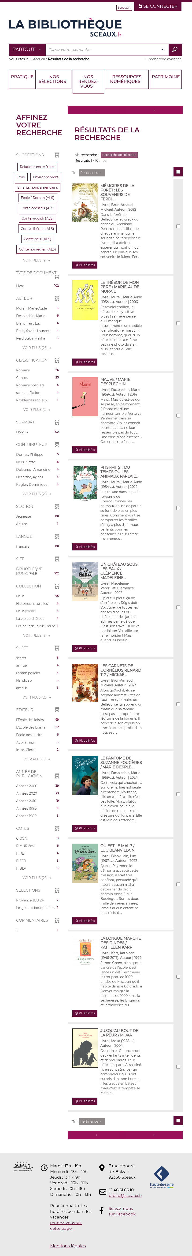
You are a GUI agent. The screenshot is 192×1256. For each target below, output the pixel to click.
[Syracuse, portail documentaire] (65, 27)
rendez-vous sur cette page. (66, 1225)
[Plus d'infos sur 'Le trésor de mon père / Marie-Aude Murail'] (85, 300)
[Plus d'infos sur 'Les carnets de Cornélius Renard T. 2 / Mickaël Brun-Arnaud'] (85, 683)
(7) (35, 759)
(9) (35, 260)
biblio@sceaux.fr (123, 1195)
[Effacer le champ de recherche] (163, 50)
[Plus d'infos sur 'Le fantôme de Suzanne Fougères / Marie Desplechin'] (85, 775)
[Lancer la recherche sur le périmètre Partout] (175, 50)
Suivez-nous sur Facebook (122, 1211)
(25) (35, 348)
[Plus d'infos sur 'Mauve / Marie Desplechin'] (85, 396)
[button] (37, 167)
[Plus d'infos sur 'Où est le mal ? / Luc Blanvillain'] (85, 863)
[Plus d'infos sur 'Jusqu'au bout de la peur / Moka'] (85, 1047)
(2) (35, 409)
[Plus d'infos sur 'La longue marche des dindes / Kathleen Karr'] (85, 956)
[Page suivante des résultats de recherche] (154, 110)
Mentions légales (68, 1246)
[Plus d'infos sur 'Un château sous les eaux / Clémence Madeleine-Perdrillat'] (85, 581)
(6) (35, 635)
